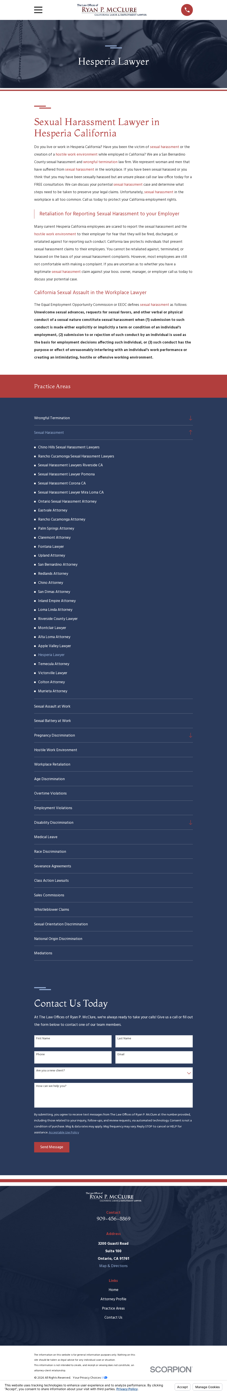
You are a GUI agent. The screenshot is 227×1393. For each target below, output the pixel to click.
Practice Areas (113, 1309)
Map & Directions (113, 1266)
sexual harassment (164, 147)
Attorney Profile (113, 1299)
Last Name (124, 1039)
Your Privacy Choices (87, 1377)
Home (113, 1290)
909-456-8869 (113, 1218)
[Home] (112, 10)
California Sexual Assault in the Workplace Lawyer (90, 293)
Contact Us (113, 1318)
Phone (40, 1055)
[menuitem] (110, 418)
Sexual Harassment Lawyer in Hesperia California (97, 127)
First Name (43, 1039)
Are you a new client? (50, 1071)
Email (120, 1055)
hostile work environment (77, 155)
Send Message (51, 1147)
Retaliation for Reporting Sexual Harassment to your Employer (109, 214)
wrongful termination (100, 162)
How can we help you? (51, 1086)
